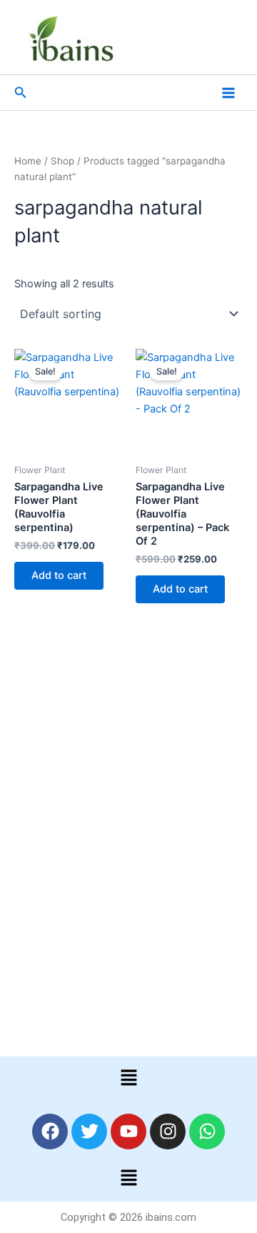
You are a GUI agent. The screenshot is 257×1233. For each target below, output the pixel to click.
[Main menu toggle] (228, 92)
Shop (62, 161)
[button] (20, 92)
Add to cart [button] (58, 575)
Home (27, 161)
